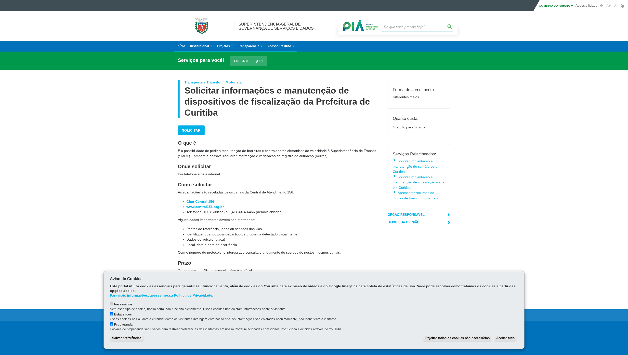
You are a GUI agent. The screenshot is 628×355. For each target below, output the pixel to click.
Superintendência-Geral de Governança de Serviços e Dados (276, 26)
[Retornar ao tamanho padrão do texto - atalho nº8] (615, 6)
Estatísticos (123, 314)
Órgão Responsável (406, 215)
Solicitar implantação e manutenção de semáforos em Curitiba (416, 166)
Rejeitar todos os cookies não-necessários (457, 338)
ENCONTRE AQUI (247, 61)
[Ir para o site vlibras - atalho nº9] (622, 6)
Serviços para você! (201, 60)
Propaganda (123, 324)
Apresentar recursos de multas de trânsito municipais (415, 195)
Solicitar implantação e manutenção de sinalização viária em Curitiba (419, 182)
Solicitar (191, 130)
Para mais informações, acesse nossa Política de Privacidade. (161, 295)
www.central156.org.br (205, 207)
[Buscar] (450, 26)
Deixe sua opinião (403, 222)
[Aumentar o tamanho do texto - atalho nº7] (608, 6)
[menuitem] (201, 46)
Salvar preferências (126, 338)
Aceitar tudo (505, 338)
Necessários (123, 304)
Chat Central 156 (200, 202)
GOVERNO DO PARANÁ (555, 5)
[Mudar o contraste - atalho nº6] (601, 6)
